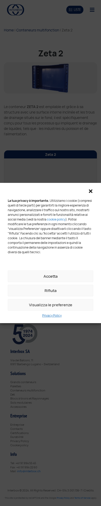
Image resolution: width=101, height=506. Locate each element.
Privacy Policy (52, 315)
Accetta (50, 276)
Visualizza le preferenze (50, 305)
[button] (90, 190)
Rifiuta (50, 290)
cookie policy (56, 219)
